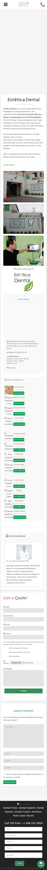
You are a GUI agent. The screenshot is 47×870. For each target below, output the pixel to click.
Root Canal (19, 815)
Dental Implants (27, 807)
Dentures (36, 811)
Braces (30, 815)
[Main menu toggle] (5, 4)
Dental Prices (10, 807)
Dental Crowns (22, 811)
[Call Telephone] (42, 4)
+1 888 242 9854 (32, 823)
